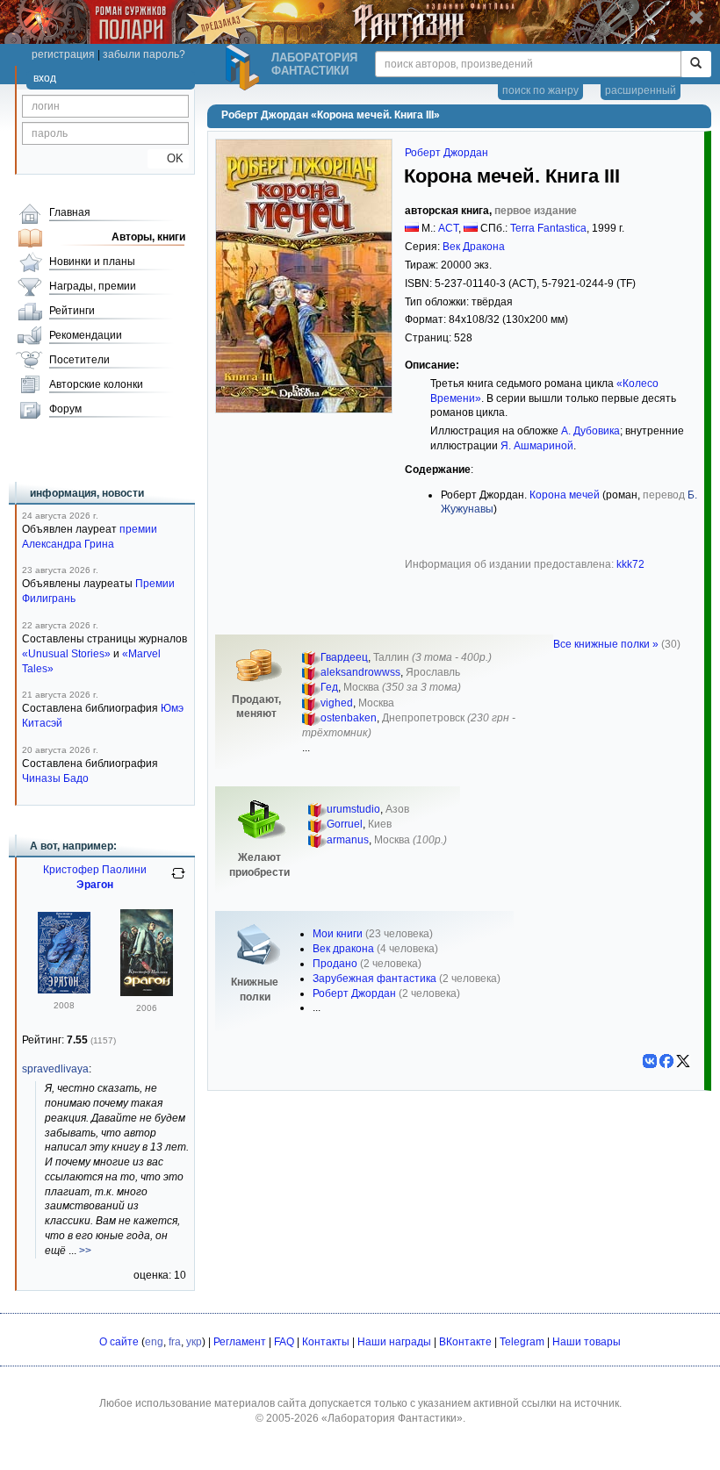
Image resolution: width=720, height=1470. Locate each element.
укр (194, 1342)
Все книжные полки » (606, 644)
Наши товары (586, 1342)
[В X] (683, 1061)
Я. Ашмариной (536, 446)
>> (85, 1250)
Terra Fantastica (548, 228)
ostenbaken (348, 718)
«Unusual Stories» (66, 654)
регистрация (63, 54)
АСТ (448, 228)
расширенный (640, 90)
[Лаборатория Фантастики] (245, 67)
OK (168, 158)
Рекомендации (85, 335)
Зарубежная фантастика (374, 978)
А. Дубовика (590, 431)
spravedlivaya (55, 1069)
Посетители (79, 360)
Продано (335, 963)
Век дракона (343, 949)
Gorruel (345, 824)
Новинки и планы (92, 261)
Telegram (522, 1342)
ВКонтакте (465, 1342)
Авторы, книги (148, 237)
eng (154, 1342)
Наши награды (394, 1342)
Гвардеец (344, 657)
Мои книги (338, 934)
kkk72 (630, 564)
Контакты (325, 1342)
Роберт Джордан (446, 153)
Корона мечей (564, 495)
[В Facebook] (666, 1061)
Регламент (239, 1342)
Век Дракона (474, 246)
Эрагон (94, 884)
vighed (336, 703)
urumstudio (353, 809)
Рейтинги (72, 311)
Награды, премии (92, 286)
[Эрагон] (64, 990)
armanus (348, 840)
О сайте (119, 1342)
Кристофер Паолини (95, 870)
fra (175, 1342)
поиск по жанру (540, 90)
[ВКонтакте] (650, 1061)
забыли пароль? (144, 54)
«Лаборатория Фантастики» (392, 1418)
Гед (329, 687)
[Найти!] (695, 64)
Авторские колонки (96, 384)
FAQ (284, 1342)
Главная (69, 212)
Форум (65, 409)
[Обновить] (178, 880)
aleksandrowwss (360, 672)
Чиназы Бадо (55, 778)
